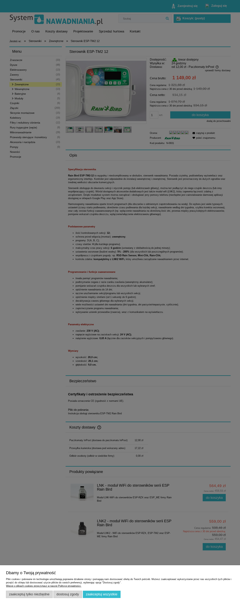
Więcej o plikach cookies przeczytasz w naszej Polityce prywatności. (43, 586)
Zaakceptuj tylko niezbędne (29, 594)
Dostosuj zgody (67, 594)
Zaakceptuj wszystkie (101, 594)
